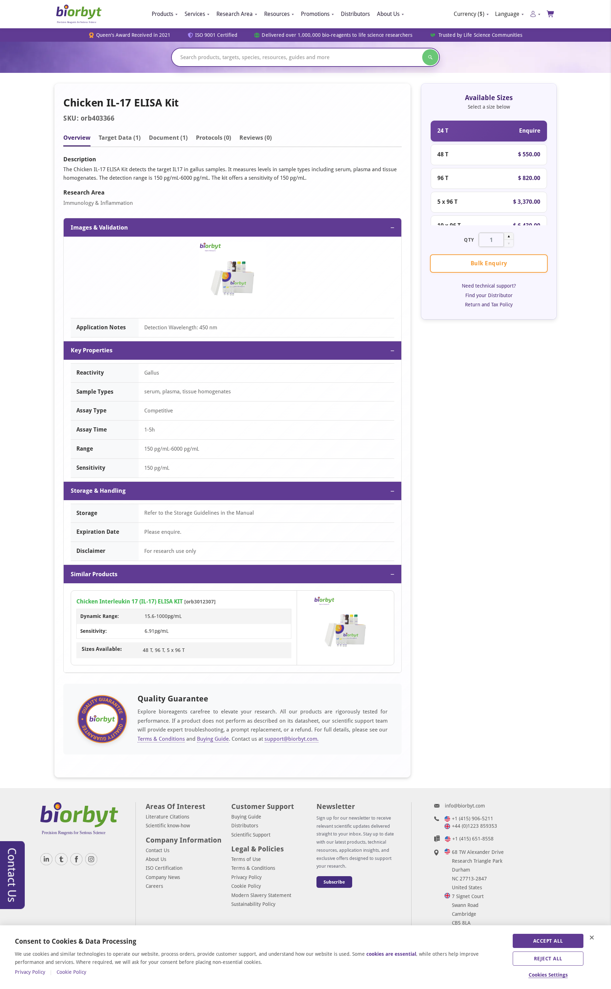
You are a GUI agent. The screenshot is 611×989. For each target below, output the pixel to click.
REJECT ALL (548, 958)
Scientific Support (250, 835)
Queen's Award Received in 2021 (133, 35)
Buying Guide (213, 739)
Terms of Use (246, 859)
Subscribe (334, 882)
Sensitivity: (93, 631)
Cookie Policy (246, 886)
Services (195, 14)
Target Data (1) (120, 137)
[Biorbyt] (78, 14)
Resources (277, 14)
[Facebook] (76, 859)
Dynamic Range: (99, 616)
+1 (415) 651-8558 (473, 838)
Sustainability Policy (253, 904)
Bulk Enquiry (489, 263)
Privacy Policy (246, 877)
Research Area (234, 14)
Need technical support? (489, 286)
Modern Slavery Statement (261, 895)
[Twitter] (61, 859)
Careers (154, 886)
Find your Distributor (489, 295)
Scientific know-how (168, 825)
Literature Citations (167, 817)
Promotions (315, 14)
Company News (163, 877)
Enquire (529, 130)
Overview (77, 137)
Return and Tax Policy (489, 304)
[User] (535, 14)
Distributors (355, 14)
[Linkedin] (46, 859)
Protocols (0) (213, 137)
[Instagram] (91, 859)
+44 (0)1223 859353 (474, 826)
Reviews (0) (255, 137)
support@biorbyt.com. (291, 739)
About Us (388, 14)
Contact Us (157, 850)
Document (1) (168, 137)
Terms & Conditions (161, 739)
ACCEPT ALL (548, 941)
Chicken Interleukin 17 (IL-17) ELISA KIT (129, 601)
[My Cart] (551, 14)
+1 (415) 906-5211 (472, 818)
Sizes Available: (102, 649)
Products (162, 14)
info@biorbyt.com (465, 806)
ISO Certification (164, 868)
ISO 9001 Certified (216, 35)
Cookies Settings (548, 975)
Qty (469, 239)
